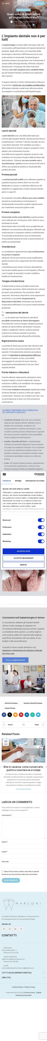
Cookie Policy (17, 987)
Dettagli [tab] (18, 481)
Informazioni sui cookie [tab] (35, 481)
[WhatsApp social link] (32, 714)
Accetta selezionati (23, 558)
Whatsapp (40, 3)
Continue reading (23, 789)
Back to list (23, 724)
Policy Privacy (29, 987)
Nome (5, 842)
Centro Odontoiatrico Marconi (25, 22)
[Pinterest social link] (21, 714)
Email (4, 852)
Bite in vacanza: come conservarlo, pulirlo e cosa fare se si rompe (24, 768)
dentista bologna (11, 703)
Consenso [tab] (7, 481)
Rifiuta (23, 565)
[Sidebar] (3, 315)
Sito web (5, 861)
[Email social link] (15, 714)
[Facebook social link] (4, 714)
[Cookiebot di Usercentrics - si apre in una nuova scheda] (34, 474)
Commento (7, 815)
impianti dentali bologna (33, 703)
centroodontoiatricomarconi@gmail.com (18, 968)
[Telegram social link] (38, 714)
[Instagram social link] (9, 929)
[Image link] (23, 904)
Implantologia (23, 10)
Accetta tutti (23, 551)
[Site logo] (23, 3)
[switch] (41, 527)
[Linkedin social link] (27, 714)
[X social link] (9, 714)
